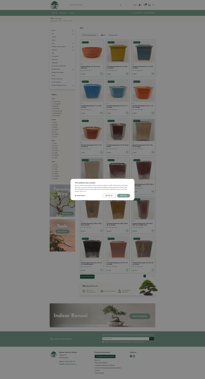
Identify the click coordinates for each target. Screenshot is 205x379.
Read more (83, 191)
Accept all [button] (123, 195)
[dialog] (102, 189)
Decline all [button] (109, 195)
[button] (80, 195)
